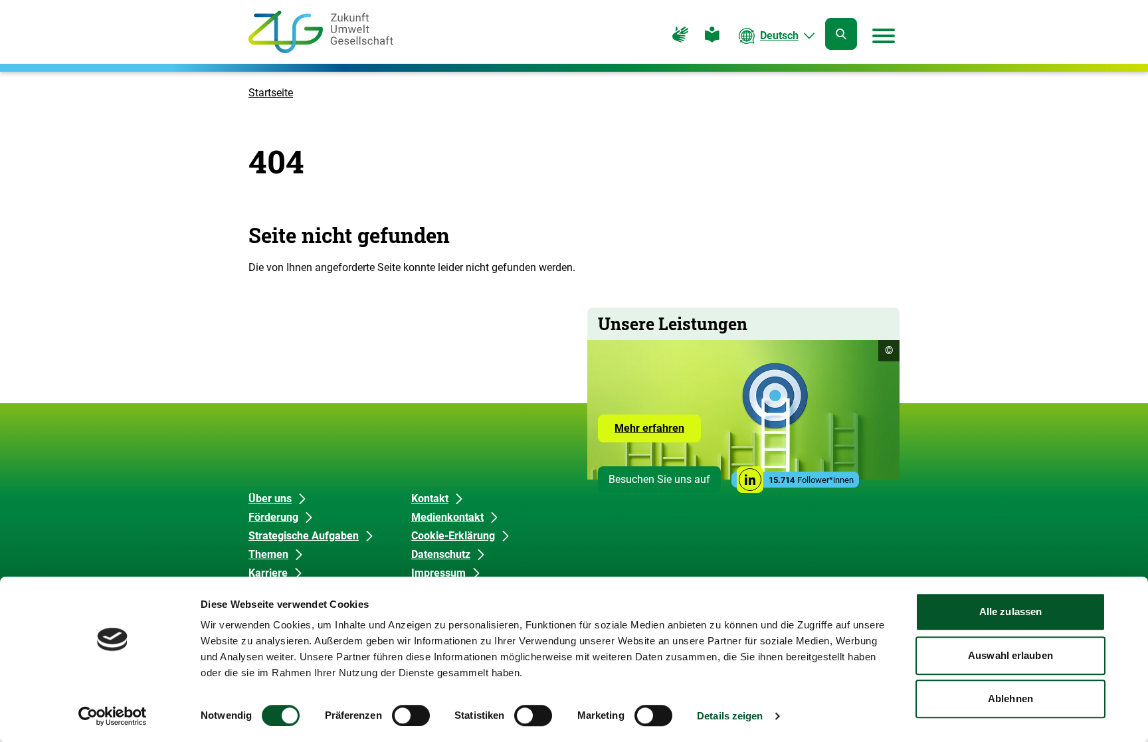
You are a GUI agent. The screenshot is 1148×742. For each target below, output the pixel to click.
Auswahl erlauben (1010, 655)
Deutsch (779, 35)
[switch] (411, 715)
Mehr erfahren (658, 431)
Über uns (270, 498)
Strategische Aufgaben (303, 535)
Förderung (273, 517)
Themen (268, 554)
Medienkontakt (447, 517)
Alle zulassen (1010, 611)
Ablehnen (1010, 698)
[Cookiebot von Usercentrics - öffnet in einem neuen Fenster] (112, 716)
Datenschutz (440, 554)
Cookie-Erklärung (453, 535)
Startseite (270, 92)
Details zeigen (730, 715)
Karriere (268, 573)
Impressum (438, 573)
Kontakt (429, 498)
